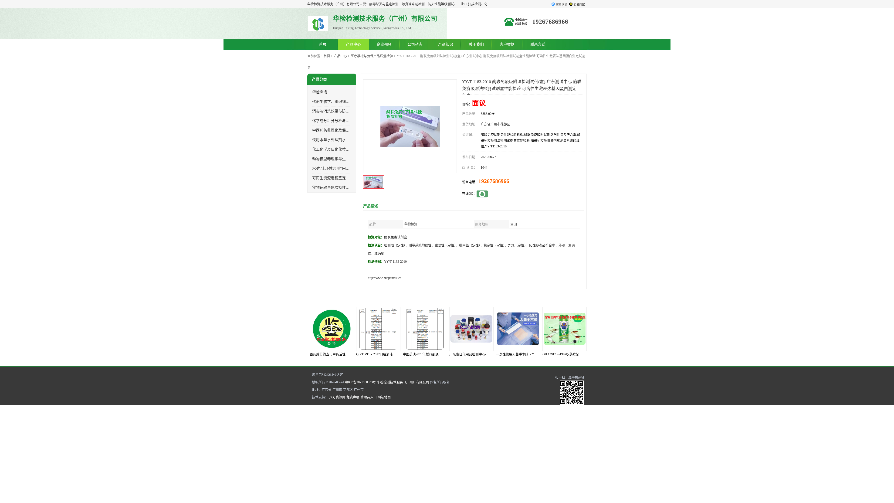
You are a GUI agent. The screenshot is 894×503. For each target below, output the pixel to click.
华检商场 (319, 92)
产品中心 (353, 44)
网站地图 (384, 397)
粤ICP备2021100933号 (360, 382)
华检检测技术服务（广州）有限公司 (403, 382)
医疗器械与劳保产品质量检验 (372, 56)
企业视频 (384, 44)
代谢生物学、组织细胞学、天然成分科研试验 (349, 102)
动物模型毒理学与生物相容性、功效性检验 (347, 159)
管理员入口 (368, 397)
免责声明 (352, 397)
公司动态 (414, 44)
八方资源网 (337, 397)
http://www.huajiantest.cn (384, 278)
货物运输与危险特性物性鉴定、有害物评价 (347, 188)
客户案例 (507, 44)
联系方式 (537, 44)
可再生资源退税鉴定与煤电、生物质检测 (345, 178)
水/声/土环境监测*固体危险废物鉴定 (342, 168)
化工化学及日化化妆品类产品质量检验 (344, 149)
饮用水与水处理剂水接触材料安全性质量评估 (349, 140)
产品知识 (445, 44)
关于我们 (476, 44)
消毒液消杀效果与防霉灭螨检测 (338, 111)
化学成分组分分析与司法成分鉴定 (340, 121)
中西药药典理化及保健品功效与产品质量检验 (349, 130)
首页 (322, 44)
